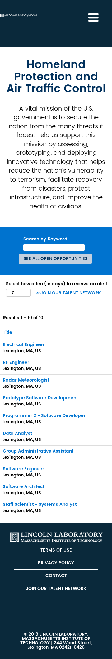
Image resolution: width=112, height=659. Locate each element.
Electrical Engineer (23, 344)
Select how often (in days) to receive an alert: (57, 284)
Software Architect (23, 486)
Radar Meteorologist (26, 380)
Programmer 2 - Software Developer (44, 415)
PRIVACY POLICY (56, 563)
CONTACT (56, 575)
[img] (18, 15)
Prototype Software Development (40, 397)
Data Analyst (17, 433)
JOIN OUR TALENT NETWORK (70, 292)
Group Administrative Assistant (38, 451)
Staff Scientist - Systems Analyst (40, 504)
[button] (93, 18)
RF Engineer (16, 362)
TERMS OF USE (56, 550)
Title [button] (7, 332)
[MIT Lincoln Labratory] (56, 537)
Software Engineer (23, 468)
